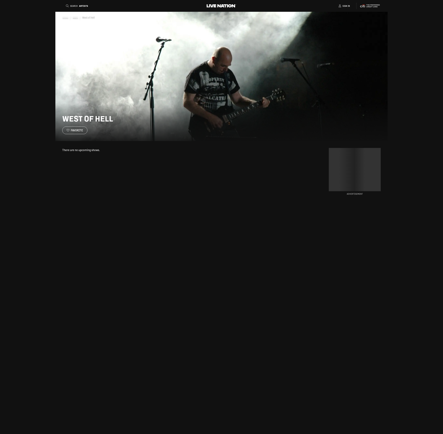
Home (65, 17)
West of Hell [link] (88, 17)
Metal (75, 17)
